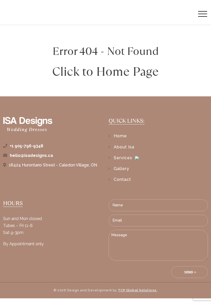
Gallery (121, 168)
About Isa (124, 147)
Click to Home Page (105, 71)
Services (123, 157)
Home (120, 135)
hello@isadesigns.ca (31, 155)
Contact (122, 179)
